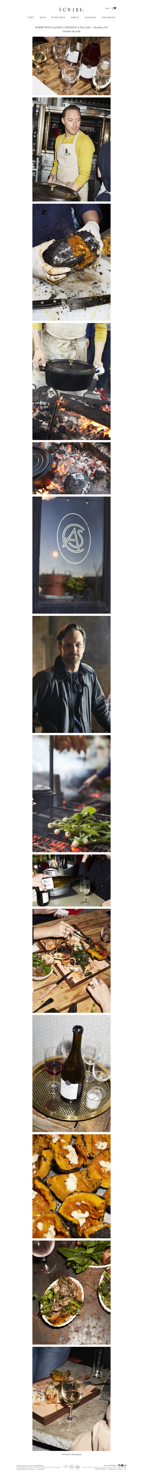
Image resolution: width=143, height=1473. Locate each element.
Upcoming (109, 17)
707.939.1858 (40, 1469)
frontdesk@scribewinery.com (26, 1469)
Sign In (107, 8)
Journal (90, 17)
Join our (110, 1465)
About (75, 17)
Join (43, 17)
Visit (30, 17)
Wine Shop (58, 17)
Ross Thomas (76, 1454)
